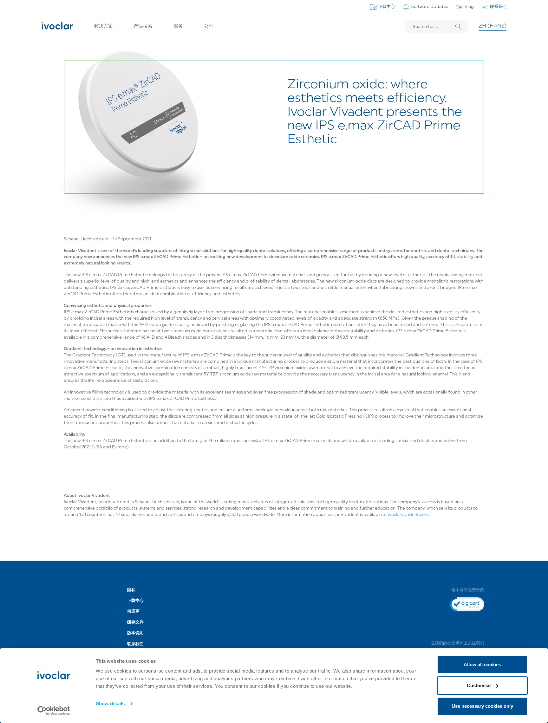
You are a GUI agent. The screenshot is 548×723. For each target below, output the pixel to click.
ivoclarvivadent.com (408, 515)
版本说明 (135, 633)
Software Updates (429, 7)
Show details (110, 703)
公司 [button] (208, 26)
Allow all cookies (482, 664)
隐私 (131, 590)
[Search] (458, 27)
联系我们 (498, 7)
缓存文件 (135, 622)
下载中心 (386, 7)
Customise (479, 685)
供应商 (133, 611)
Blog (469, 7)
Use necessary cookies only (482, 706)
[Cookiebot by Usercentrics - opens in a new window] (54, 710)
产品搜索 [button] (143, 26)
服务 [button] (178, 26)
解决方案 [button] (103, 26)
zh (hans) (492, 26)
